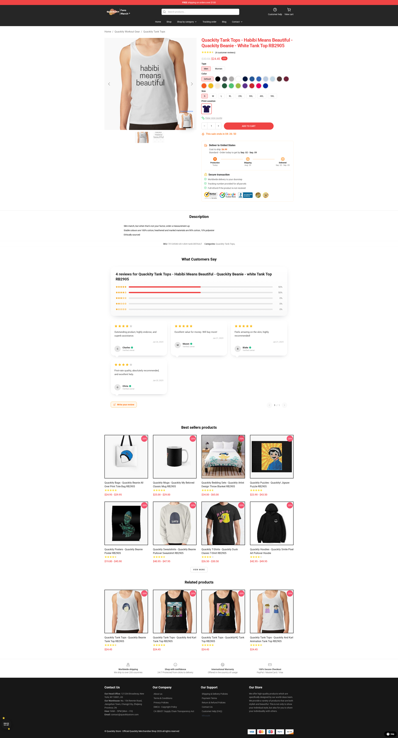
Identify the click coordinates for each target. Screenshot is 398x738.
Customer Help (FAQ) (212, 711)
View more (199, 570)
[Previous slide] (109, 84)
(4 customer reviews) (225, 52)
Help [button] (392, 734)
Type (203, 63)
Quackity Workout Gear (127, 31)
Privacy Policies (161, 702)
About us (158, 694)
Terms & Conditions (163, 698)
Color (204, 73)
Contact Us (207, 707)
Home (107, 31)
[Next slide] (191, 84)
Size (203, 91)
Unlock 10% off (6, 724)
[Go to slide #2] (158, 137)
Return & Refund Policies (213, 702)
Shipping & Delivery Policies (215, 694)
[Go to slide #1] (142, 137)
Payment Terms (209, 698)
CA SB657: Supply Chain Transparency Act (174, 711)
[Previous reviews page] (269, 405)
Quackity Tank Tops (154, 31)
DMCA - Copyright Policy (165, 707)
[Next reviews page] (284, 405)
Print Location (208, 101)
